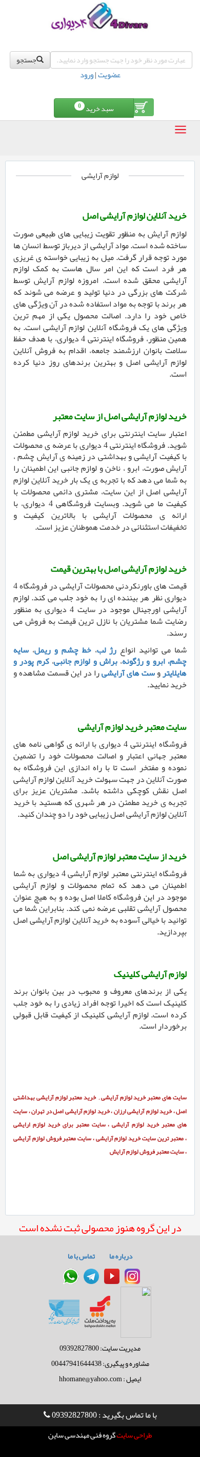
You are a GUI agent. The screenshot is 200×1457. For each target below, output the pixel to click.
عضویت (109, 74)
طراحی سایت (133, 1435)
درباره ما (121, 1256)
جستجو (26, 60)
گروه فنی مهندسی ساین (81, 1435)
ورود (86, 74)
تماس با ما (81, 1256)
